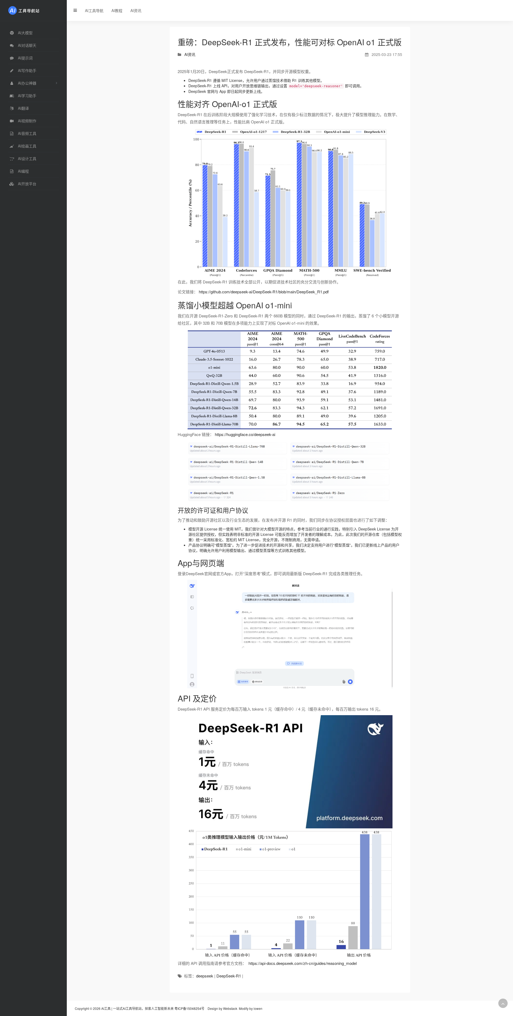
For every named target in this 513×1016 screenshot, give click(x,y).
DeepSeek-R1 (228, 976)
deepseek (204, 976)
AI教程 (116, 10)
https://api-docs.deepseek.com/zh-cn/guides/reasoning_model (302, 963)
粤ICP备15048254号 (189, 1008)
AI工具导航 (94, 10)
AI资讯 (135, 10)
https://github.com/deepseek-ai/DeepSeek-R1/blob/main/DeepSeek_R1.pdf (264, 291)
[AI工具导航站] (32, 10)
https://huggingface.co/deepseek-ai (245, 434)
